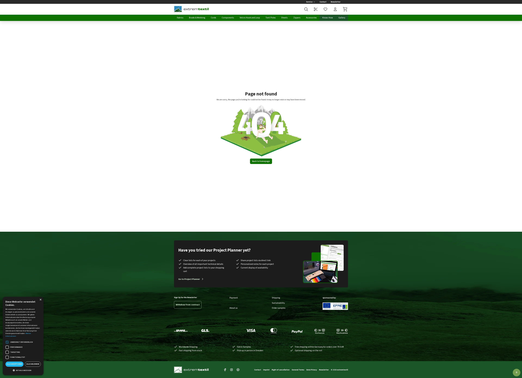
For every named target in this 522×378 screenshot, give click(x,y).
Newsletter (335, 2)
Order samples (278, 307)
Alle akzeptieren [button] (14, 364)
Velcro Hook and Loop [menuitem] (250, 17)
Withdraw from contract (188, 304)
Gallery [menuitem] (341, 17)
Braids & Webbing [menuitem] (197, 17)
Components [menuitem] (228, 17)
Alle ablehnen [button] (32, 364)
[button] (23, 370)
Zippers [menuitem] (296, 17)
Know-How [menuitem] (327, 17)
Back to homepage (261, 161)
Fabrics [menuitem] (180, 17)
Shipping (276, 297)
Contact (323, 2)
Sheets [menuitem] (284, 17)
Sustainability (278, 302)
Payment (233, 297)
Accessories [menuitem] (311, 17)
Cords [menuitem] (213, 17)
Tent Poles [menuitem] (270, 17)
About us (233, 307)
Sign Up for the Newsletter (185, 297)
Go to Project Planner (189, 279)
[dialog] (23, 336)
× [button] (40, 300)
